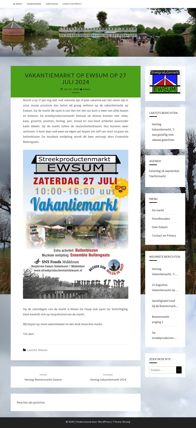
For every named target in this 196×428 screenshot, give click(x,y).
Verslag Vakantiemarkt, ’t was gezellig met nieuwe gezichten (163, 272)
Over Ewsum (52, 3)
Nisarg (126, 421)
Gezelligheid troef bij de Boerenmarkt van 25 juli (164, 304)
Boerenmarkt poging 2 (160, 319)
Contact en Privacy (72, 3)
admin (87, 89)
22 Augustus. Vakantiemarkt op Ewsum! (163, 288)
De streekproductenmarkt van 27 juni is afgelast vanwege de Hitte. (165, 335)
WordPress (104, 421)
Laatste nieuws (37, 350)
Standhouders (34, 3)
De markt (17, 3)
